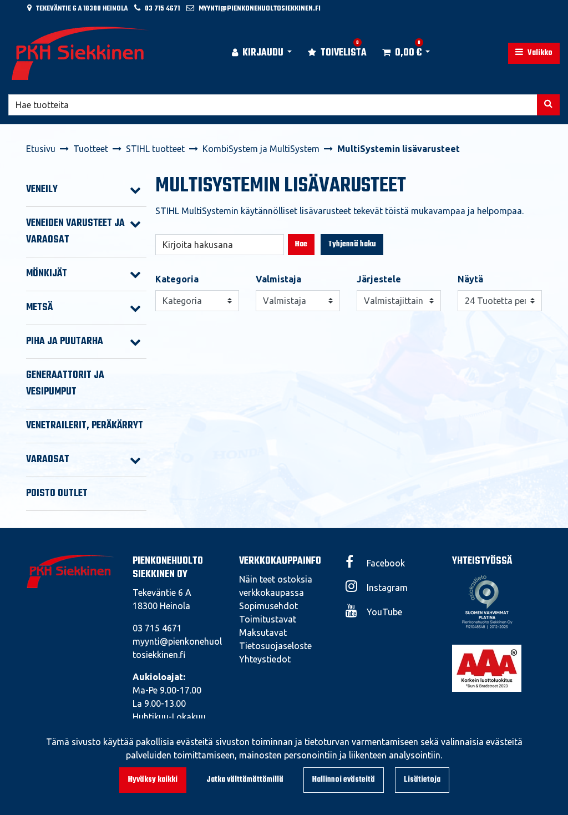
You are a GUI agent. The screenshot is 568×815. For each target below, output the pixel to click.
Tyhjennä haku (352, 244)
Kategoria (177, 279)
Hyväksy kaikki (153, 779)
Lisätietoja (422, 779)
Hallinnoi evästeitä (343, 779)
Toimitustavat (267, 619)
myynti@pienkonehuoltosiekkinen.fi (260, 8)
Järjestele (379, 279)
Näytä (470, 279)
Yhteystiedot (265, 659)
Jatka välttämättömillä (244, 779)
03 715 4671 (162, 8)
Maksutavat (263, 632)
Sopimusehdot (268, 606)
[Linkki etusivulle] (81, 53)
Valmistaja (278, 279)
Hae (301, 244)
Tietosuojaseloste (275, 646)
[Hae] (548, 104)
